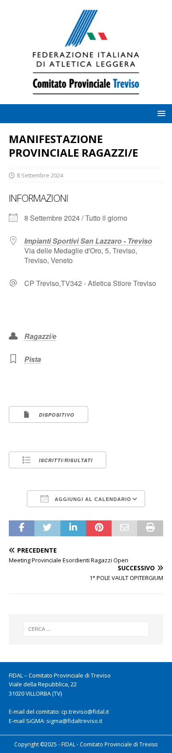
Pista (32, 359)
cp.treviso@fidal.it (85, 711)
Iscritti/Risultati (65, 460)
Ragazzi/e (40, 336)
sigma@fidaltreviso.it (74, 721)
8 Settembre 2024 (40, 175)
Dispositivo (56, 414)
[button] (160, 113)
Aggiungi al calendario (92, 499)
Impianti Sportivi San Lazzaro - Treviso (88, 241)
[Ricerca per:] (86, 628)
